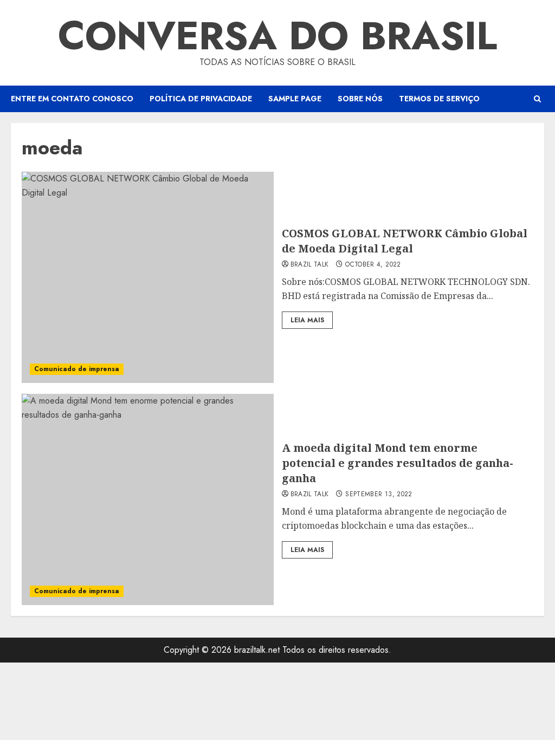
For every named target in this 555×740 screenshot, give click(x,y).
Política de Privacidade (201, 98)
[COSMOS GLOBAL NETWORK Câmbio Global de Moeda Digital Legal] (148, 277)
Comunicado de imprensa (76, 369)
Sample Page (294, 98)
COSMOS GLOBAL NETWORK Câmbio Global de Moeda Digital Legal (404, 241)
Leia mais (307, 320)
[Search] (537, 98)
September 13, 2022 (378, 494)
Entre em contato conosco (72, 98)
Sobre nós (360, 98)
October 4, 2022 (373, 265)
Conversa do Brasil (277, 36)
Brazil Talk (310, 265)
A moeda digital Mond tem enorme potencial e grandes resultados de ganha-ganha (397, 462)
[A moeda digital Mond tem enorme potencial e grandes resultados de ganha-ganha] (148, 499)
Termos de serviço (439, 98)
